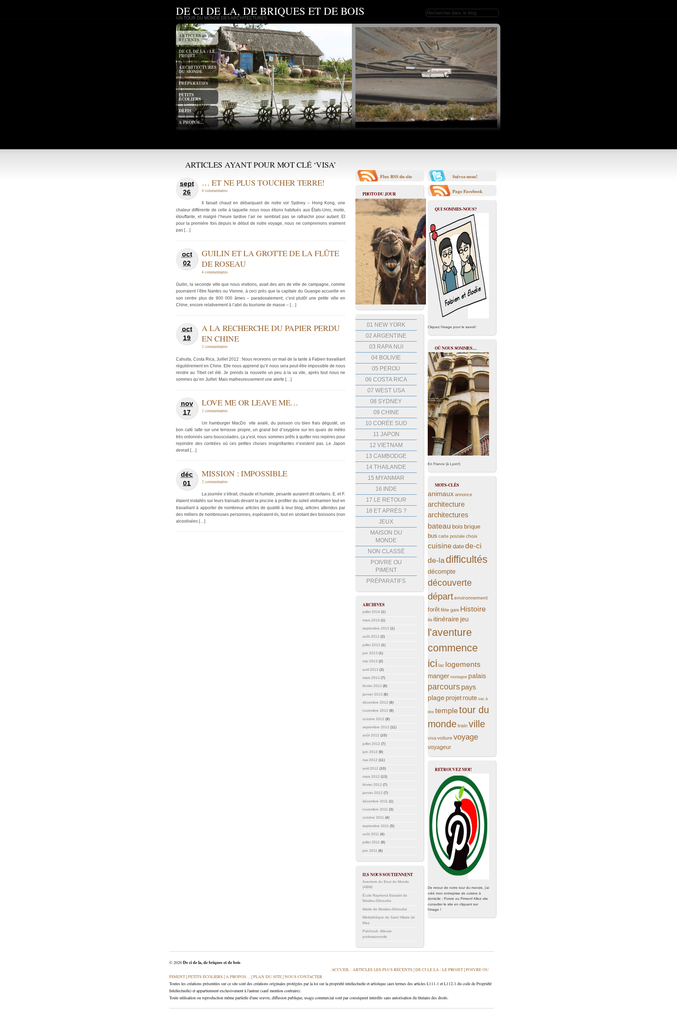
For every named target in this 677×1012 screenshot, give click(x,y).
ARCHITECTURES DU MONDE (197, 69)
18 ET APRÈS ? (386, 511)
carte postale (451, 536)
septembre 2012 (375, 727)
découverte (450, 583)
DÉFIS (185, 111)
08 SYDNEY (386, 401)
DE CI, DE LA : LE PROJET (197, 53)
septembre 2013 (375, 628)
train (463, 725)
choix (471, 536)
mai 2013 (370, 661)
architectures (448, 515)
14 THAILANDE (386, 467)
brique (472, 526)
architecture (446, 504)
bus (432, 535)
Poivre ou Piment (386, 566)
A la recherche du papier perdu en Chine (271, 333)
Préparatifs (386, 581)
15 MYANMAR (386, 478)
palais (477, 676)
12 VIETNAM (386, 445)
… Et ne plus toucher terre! (263, 182)
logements (463, 664)
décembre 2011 (375, 801)
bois (457, 526)
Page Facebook (467, 191)
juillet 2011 (371, 842)
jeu (464, 619)
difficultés (467, 559)
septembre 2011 (375, 826)
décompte (442, 571)
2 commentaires (214, 346)
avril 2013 (370, 669)
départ (440, 596)
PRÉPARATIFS (193, 83)
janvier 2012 (372, 793)
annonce (463, 494)
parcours (444, 686)
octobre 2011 (373, 817)
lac (441, 665)
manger (438, 676)
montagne (458, 677)
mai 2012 (370, 760)
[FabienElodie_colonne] (458, 266)
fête (445, 610)
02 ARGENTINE (386, 336)
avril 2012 (370, 768)
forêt (434, 609)
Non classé (386, 551)
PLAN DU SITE (267, 976)
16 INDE (386, 489)
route (470, 697)
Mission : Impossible (244, 473)
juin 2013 (370, 653)
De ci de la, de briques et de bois (270, 11)
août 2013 (370, 636)
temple (446, 710)
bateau (439, 526)
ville (477, 724)
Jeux (386, 522)
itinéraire (446, 619)
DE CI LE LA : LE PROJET (439, 969)
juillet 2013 (371, 645)
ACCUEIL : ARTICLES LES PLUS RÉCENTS (372, 969)
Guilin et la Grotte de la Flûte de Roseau (270, 258)
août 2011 (370, 834)
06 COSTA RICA (386, 379)
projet (454, 697)
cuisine (440, 546)
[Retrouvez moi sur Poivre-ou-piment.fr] (458, 826)
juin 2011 (369, 851)
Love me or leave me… (250, 402)
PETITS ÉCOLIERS (190, 97)
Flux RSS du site (396, 176)
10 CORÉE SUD (386, 423)
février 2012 (372, 785)
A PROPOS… (191, 122)
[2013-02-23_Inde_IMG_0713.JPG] (390, 303)
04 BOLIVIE (386, 358)
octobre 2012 (373, 719)
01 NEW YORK (386, 325)
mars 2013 (371, 678)
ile (430, 620)
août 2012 (370, 735)
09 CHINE (386, 412)
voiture (444, 738)
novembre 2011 (375, 809)
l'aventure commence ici (453, 647)
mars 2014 (371, 620)
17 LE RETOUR (386, 500)
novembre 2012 (375, 710)
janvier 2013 (372, 694)
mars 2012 (371, 776)
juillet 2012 (371, 744)
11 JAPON (386, 434)
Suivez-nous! (464, 176)
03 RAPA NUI (386, 347)
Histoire (473, 609)
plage (436, 697)
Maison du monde (386, 536)
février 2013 (372, 686)
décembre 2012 (375, 702)
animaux (441, 494)
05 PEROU (386, 369)
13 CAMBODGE (386, 456)
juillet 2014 (371, 612)
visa (432, 738)
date (458, 546)
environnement (471, 598)
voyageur (439, 747)
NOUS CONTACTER (303, 976)
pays (468, 687)
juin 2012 (370, 752)
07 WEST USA (386, 390)
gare (454, 610)
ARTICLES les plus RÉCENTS (197, 37)
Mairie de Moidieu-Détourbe (384, 909)
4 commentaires (214, 190)
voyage (465, 737)
